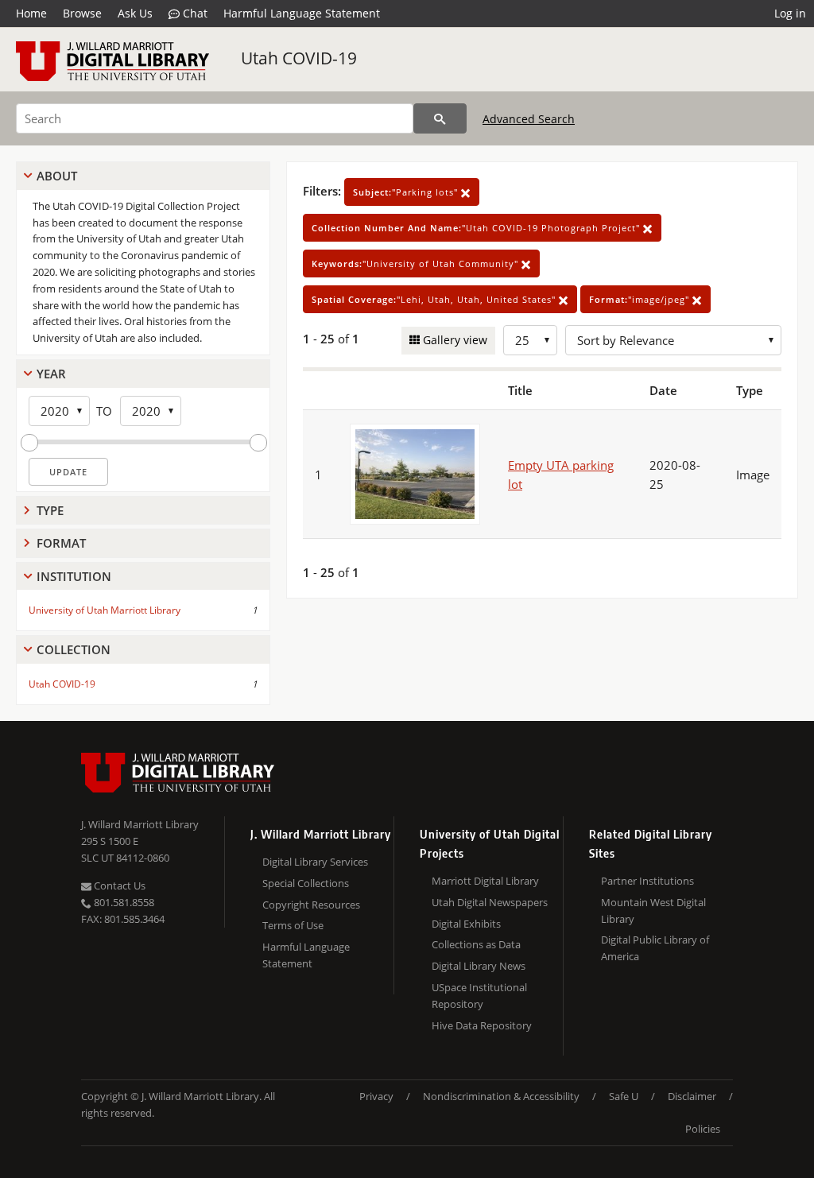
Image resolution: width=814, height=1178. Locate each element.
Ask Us (135, 13)
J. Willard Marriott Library (140, 824)
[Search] (440, 118)
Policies (702, 1129)
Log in (790, 13)
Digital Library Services (315, 861)
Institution (74, 576)
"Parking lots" (407, 192)
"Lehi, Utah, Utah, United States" (435, 299)
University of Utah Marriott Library (104, 610)
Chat (193, 13)
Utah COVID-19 (299, 58)
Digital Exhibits (466, 923)
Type (50, 510)
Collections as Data (476, 944)
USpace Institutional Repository (479, 995)
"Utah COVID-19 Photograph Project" (477, 228)
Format (61, 543)
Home (31, 13)
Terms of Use (293, 925)
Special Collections (305, 883)
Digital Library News (478, 966)
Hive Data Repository (482, 1025)
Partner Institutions (647, 881)
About (57, 176)
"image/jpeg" (640, 299)
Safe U (623, 1096)
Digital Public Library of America (655, 947)
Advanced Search (529, 118)
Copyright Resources (311, 904)
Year (51, 374)
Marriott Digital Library (485, 881)
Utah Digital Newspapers (490, 902)
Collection (73, 649)
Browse (82, 13)
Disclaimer (692, 1096)
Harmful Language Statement (301, 13)
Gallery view (453, 339)
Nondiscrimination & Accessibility (501, 1096)
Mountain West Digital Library (653, 910)
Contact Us (118, 885)
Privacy (376, 1096)
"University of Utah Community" (416, 263)
